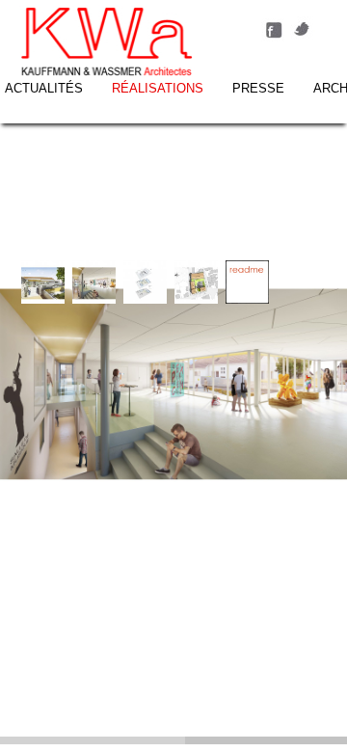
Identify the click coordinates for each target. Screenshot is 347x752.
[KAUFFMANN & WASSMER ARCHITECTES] (107, 43)
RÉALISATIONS (157, 88)
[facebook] (273, 37)
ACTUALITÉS (44, 88)
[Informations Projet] (247, 299)
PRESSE (258, 88)
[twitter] (303, 37)
